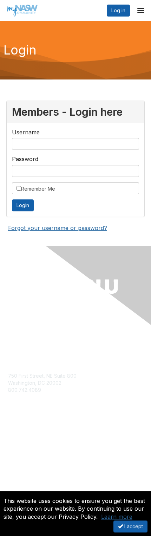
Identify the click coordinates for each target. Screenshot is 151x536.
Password (25, 158)
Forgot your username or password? (57, 227)
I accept (133, 526)
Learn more (116, 516)
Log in (118, 10)
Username (26, 132)
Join (13, 443)
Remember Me (38, 189)
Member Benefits (28, 450)
